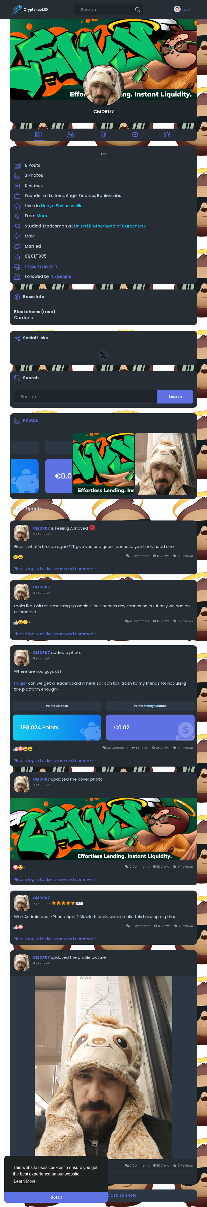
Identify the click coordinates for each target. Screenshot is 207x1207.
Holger (20, 683)
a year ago (41, 533)
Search (175, 396)
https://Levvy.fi (41, 266)
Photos (30, 420)
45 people (60, 276)
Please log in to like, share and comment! (55, 568)
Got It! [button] (56, 1197)
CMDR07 (103, 111)
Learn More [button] (25, 1181)
